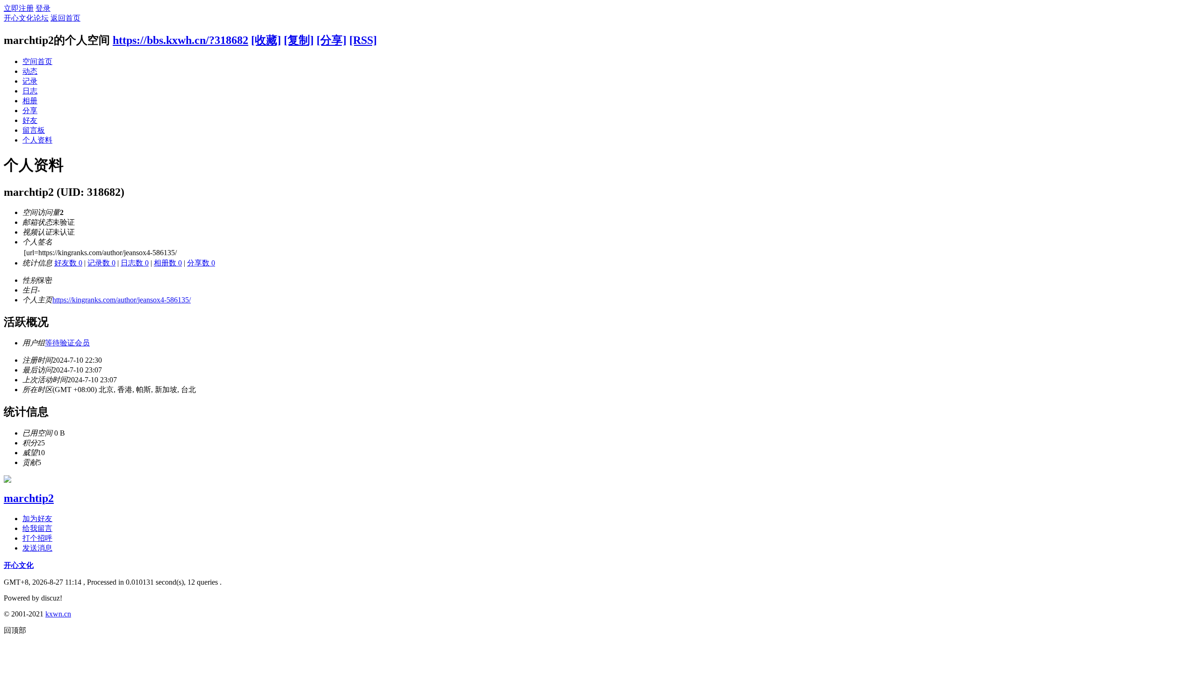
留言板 (33, 130)
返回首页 (65, 18)
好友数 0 (68, 263)
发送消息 (37, 548)
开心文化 (19, 565)
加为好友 (37, 519)
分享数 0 (201, 263)
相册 (29, 101)
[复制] (299, 40)
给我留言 (37, 528)
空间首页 (37, 61)
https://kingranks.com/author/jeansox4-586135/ (121, 300)
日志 (29, 91)
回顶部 (15, 630)
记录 (29, 81)
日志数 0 (135, 263)
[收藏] (266, 40)
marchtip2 (29, 498)
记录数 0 (101, 263)
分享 (29, 111)
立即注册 (19, 8)
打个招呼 (37, 538)
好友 (29, 120)
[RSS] (363, 40)
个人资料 (37, 140)
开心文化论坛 (26, 18)
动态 (29, 71)
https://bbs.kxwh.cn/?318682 (180, 40)
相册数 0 (168, 263)
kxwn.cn (58, 614)
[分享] (331, 40)
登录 (43, 8)
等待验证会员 (67, 343)
